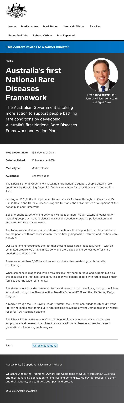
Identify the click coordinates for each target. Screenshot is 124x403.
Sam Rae (95, 26)
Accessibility (13, 364)
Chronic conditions (44, 345)
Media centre (29, 26)
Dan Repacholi (66, 35)
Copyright (30, 364)
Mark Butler (50, 26)
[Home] (16, 10)
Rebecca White (42, 35)
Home (12, 26)
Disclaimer (44, 364)
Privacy (57, 364)
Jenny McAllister (73, 26)
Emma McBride (18, 35)
